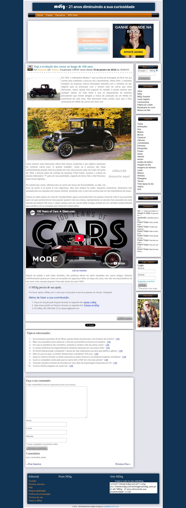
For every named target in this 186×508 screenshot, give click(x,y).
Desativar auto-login (148, 288)
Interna (150, 67)
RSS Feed (73, 15)
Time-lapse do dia (145, 184)
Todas (140, 124)
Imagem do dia (144, 165)
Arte (139, 129)
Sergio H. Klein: (144, 213)
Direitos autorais (37, 484)
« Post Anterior (33, 463)
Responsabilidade (37, 490)
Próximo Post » (122, 463)
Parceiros (60, 15)
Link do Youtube (79, 270)
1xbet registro (143, 99)
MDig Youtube (143, 96)
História (140, 156)
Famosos (141, 145)
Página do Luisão (145, 105)
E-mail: (29, 428)
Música (140, 173)
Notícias (141, 175)
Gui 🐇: (140, 211)
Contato (32, 481)
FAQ (30, 487)
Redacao (42, 69)
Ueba (139, 91)
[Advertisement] (53, 41)
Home (40, 15)
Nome (28, 420)
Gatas (140, 154)
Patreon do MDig (91, 305)
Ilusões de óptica (145, 162)
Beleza (140, 132)
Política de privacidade (39, 494)
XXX (139, 189)
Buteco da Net (143, 110)
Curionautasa (143, 102)
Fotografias (142, 148)
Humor (140, 159)
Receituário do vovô (146, 107)
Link (118, 339)
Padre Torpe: (143, 222)
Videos (140, 186)
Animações (142, 126)
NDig (139, 94)
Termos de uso (36, 497)
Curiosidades (143, 143)
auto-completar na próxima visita (43, 444)
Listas (140, 170)
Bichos (140, 135)
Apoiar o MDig (90, 302)
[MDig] (59, 6)
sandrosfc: (142, 217)
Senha (141, 274)
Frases (49, 15)
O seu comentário (50, 384)
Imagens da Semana (146, 167)
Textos (140, 181)
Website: (30, 436)
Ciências (141, 140)
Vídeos (54, 69)
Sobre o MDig (35, 500)
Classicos (141, 137)
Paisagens (142, 178)
